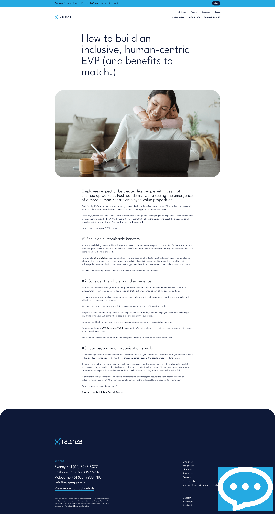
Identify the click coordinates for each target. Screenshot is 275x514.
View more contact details (74, 488)
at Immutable (100, 258)
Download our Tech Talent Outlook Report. (103, 392)
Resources (206, 12)
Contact (217, 12)
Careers (187, 477)
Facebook (187, 505)
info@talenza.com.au (71, 483)
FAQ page (95, 3)
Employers (194, 17)
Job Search (182, 12)
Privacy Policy (190, 481)
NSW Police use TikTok (112, 328)
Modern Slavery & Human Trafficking (201, 485)
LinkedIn (187, 498)
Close (216, 3)
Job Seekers (189, 466)
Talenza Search (212, 17)
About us (194, 12)
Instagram (188, 502)
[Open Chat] (245, 489)
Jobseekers (178, 17)
